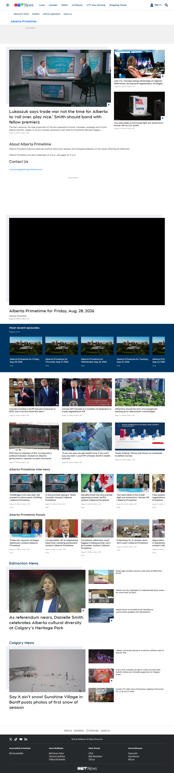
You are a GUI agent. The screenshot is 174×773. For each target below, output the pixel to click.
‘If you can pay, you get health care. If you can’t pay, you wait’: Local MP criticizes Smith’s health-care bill (86, 456)
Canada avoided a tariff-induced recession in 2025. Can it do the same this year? (32, 410)
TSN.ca (92, 759)
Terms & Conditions (57, 756)
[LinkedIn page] (26, 739)
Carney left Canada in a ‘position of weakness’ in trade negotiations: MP (86, 410)
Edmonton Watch (21, 14)
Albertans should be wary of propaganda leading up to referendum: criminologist (136, 410)
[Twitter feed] (10, 739)
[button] (160, 351)
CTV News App (92, 730)
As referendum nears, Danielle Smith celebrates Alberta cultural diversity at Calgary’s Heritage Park (46, 622)
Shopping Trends (118, 5)
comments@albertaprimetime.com (25, 169)
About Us (67, 14)
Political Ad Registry (57, 759)
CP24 (91, 753)
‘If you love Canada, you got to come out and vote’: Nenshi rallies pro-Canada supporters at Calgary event (138, 672)
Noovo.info (132, 753)
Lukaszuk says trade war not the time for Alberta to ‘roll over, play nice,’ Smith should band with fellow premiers (58, 116)
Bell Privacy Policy (56, 753)
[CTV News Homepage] (24, 5)
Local (42, 5)
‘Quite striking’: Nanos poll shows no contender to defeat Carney (139, 454)
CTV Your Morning (96, 5)
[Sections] (7, 5)
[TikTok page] (15, 739)
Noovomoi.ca (133, 756)
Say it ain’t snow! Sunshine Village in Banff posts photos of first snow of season (46, 702)
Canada (53, 5)
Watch (64, 5)
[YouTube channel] (20, 739)
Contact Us (105, 730)
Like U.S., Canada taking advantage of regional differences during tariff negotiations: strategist (138, 82)
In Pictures (77, 5)
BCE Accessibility (16, 753)
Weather (36, 14)
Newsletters (79, 730)
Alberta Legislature (51, 14)
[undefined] (26, 352)
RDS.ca (131, 759)
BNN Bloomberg (95, 756)
